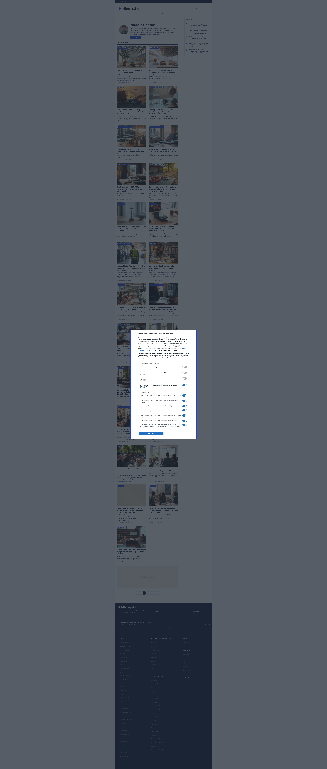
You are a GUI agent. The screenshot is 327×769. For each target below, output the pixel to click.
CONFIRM (151, 433)
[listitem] (163, 363)
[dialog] (163, 384)
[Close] (193, 333)
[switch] (184, 367)
